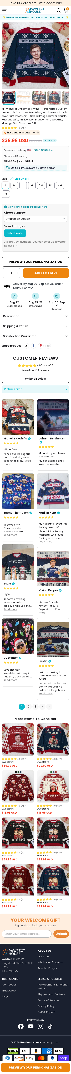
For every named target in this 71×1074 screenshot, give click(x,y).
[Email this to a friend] (48, 345)
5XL (6, 194)
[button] (9, 128)
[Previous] (4, 55)
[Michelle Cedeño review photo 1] (18, 417)
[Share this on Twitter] (26, 345)
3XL (50, 185)
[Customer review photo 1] (18, 636)
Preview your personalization (35, 1067)
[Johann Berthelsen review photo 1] (53, 417)
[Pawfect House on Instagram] (40, 1026)
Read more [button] (46, 541)
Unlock (61, 934)
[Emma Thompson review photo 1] (18, 491)
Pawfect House (30, 1042)
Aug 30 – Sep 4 (23, 161)
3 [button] (35, 707)
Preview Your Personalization (35, 262)
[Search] (58, 10)
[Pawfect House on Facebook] (21, 1026)
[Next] (66, 55)
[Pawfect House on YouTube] (30, 1026)
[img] (11, 443)
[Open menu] (4, 10)
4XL (60, 185)
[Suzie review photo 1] (18, 562)
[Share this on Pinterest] (41, 345)
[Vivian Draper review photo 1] (53, 568)
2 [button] (28, 707)
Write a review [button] (35, 379)
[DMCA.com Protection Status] (13, 1051)
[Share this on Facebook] (33, 345)
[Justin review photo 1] (53, 639)
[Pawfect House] (34, 10)
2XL (41, 185)
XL (32, 185)
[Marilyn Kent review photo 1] (53, 491)
